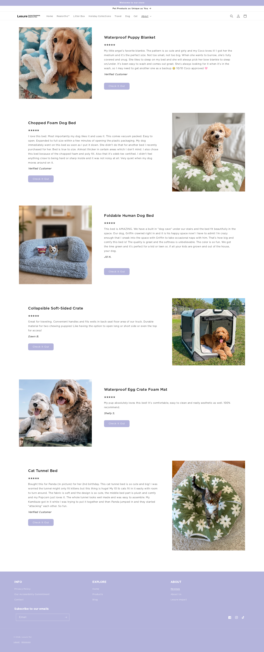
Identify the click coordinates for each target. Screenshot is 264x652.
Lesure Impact (179, 599)
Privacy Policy (22, 589)
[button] (146, 16)
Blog (95, 599)
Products (97, 594)
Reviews (175, 589)
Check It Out (117, 86)
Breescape (26, 642)
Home (95, 589)
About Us (176, 594)
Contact (19, 599)
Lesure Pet (27, 637)
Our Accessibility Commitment (32, 594)
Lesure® (17, 642)
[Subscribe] (65, 617)
